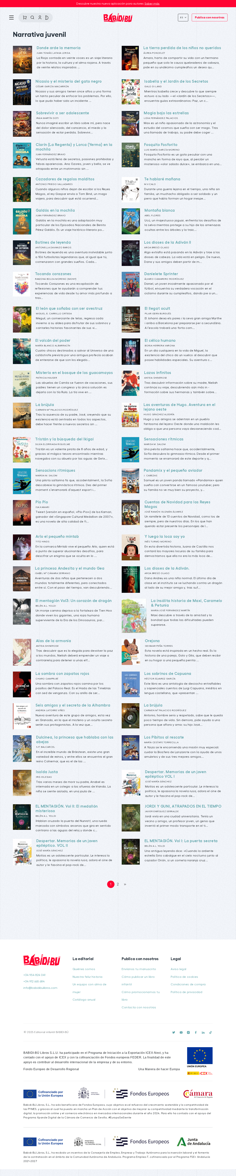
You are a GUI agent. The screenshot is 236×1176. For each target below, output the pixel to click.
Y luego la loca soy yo (165, 536)
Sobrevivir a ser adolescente (62, 113)
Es (182, 17)
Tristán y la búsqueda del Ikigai (64, 439)
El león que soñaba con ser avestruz (69, 308)
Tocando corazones (53, 274)
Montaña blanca (160, 210)
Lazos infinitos (157, 373)
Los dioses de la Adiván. (167, 568)
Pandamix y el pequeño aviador (173, 470)
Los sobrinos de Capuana (167, 674)
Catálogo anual (84, 999)
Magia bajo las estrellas (166, 113)
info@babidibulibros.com (40, 987)
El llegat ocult (157, 308)
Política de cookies (184, 976)
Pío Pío (42, 502)
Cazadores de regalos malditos (65, 179)
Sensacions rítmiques (55, 470)
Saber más (152, 3)
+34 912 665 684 (34, 981)
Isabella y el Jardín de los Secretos (176, 81)
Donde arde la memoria (59, 48)
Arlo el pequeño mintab (57, 536)
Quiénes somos (84, 969)
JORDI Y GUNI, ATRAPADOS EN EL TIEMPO (183, 806)
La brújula (45, 405)
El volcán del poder (52, 340)
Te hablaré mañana (162, 179)
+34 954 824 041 (34, 975)
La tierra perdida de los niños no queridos (182, 48)
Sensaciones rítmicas (164, 439)
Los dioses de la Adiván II (167, 242)
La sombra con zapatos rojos (62, 674)
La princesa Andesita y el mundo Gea (69, 568)
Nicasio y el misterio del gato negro (69, 81)
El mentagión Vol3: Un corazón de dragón (74, 601)
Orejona (152, 641)
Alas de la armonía (53, 641)
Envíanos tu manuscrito (139, 969)
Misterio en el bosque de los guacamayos (74, 373)
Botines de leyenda (53, 242)
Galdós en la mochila (55, 210)
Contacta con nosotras (139, 1007)
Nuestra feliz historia (88, 976)
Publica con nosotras (209, 17)
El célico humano (160, 340)
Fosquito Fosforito (160, 145)
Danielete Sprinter (161, 274)
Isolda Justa (47, 772)
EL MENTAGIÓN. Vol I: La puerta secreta (181, 841)
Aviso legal (178, 969)
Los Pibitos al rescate (164, 737)
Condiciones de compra (188, 984)
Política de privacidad (186, 992)
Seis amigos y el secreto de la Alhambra (73, 705)
